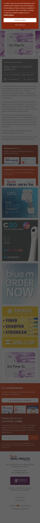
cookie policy (9, 15)
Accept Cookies (20, 20)
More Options (20, 25)
